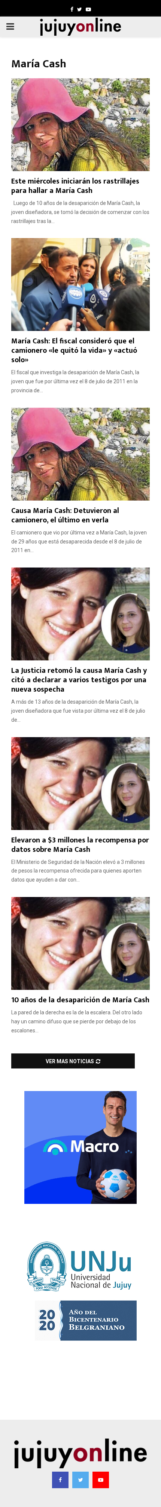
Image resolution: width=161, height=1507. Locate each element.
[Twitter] (80, 1480)
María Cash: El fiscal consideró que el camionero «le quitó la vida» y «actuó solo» (74, 350)
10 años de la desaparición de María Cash (80, 1000)
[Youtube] (100, 1480)
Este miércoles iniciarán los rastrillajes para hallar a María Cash (75, 186)
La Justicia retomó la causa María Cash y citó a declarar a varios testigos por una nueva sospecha (79, 680)
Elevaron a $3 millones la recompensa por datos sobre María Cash (80, 845)
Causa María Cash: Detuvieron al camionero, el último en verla (65, 515)
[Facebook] (60, 1480)
